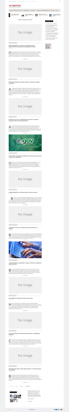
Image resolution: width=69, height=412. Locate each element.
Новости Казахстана (18, 10)
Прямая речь (26, 10)
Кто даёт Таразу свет (49, 23)
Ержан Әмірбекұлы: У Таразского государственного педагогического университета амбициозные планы (22, 46)
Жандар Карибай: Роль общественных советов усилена (23, 192)
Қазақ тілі (56, 10)
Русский (52, 10)
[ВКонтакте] (54, 409)
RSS (27, 1)
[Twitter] (58, 409)
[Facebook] (56, 409)
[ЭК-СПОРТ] (15, 4)
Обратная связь (47, 10)
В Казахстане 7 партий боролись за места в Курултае (38, 14)
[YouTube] (61, 409)
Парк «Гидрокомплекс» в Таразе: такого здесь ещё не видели (24, 15)
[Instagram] (60, 409)
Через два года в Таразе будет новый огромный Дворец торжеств (52, 15)
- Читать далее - (25, 96)
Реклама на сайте (33, 1)
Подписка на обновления (21, 1)
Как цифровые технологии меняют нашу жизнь (21, 298)
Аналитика (33, 10)
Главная (11, 10)
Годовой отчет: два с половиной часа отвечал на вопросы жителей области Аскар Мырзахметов (24, 120)
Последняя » (28, 386)
